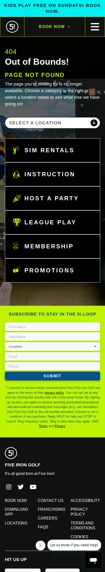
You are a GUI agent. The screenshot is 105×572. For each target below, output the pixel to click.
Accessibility (83, 483)
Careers (45, 500)
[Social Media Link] (8, 470)
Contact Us (48, 483)
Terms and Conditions (82, 503)
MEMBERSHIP (46, 233)
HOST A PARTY (48, 185)
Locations (14, 500)
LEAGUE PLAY (46, 209)
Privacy (86, 409)
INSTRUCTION (47, 161)
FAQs (42, 509)
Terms (72, 409)
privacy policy (52, 380)
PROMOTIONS (47, 257)
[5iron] (12, 21)
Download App (19, 491)
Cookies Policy (85, 514)
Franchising (49, 491)
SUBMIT (52, 363)
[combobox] (52, 110)
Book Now (51, 20)
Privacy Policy (85, 491)
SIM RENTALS (46, 137)
